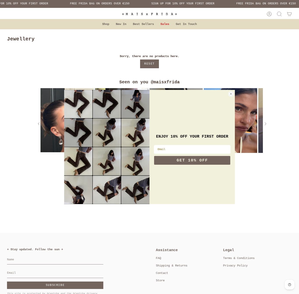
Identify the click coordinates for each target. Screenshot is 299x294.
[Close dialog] (231, 94)
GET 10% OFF (192, 160)
